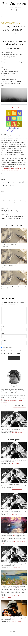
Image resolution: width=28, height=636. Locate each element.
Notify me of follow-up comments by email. (14, 350)
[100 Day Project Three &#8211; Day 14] (14, 256)
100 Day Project (8, 201)
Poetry (19, 23)
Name (3, 326)
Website (3, 340)
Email (3, 333)
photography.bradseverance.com (9, 399)
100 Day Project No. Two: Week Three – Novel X (13, 286)
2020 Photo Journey (17, 621)
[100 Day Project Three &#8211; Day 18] (14, 235)
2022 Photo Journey (17, 514)
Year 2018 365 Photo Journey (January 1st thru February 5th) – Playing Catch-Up (13, 217)
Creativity (16, 201)
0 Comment (19, 33)
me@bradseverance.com (19, 407)
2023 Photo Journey (17, 463)
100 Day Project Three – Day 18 (9, 244)
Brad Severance (14, 4)
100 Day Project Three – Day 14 (9, 265)
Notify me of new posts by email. (12, 353)
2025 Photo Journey (17, 432)
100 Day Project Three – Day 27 (10, 211)
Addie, (14, 535)
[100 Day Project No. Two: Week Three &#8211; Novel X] (14, 278)
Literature (12, 23)
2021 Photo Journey (17, 567)
